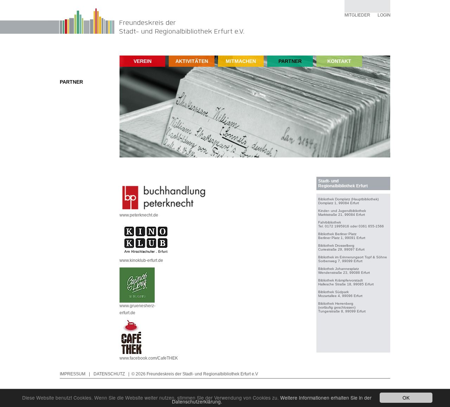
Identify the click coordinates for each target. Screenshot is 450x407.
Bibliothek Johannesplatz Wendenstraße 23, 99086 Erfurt (344, 270)
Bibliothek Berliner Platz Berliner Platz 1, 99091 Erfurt (341, 236)
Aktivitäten (191, 61)
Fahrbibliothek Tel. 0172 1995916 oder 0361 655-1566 (351, 224)
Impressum (72, 374)
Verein (143, 61)
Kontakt (339, 61)
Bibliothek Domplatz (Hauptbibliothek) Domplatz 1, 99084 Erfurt (348, 201)
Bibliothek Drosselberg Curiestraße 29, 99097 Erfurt (341, 247)
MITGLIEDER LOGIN (368, 15)
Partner (71, 82)
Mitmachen (241, 61)
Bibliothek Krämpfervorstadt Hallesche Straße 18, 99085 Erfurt (346, 282)
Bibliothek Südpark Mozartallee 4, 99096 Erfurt (340, 294)
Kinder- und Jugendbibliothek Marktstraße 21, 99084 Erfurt (342, 213)
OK (406, 397)
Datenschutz (109, 374)
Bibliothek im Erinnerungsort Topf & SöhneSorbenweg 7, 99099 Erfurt (352, 259)
